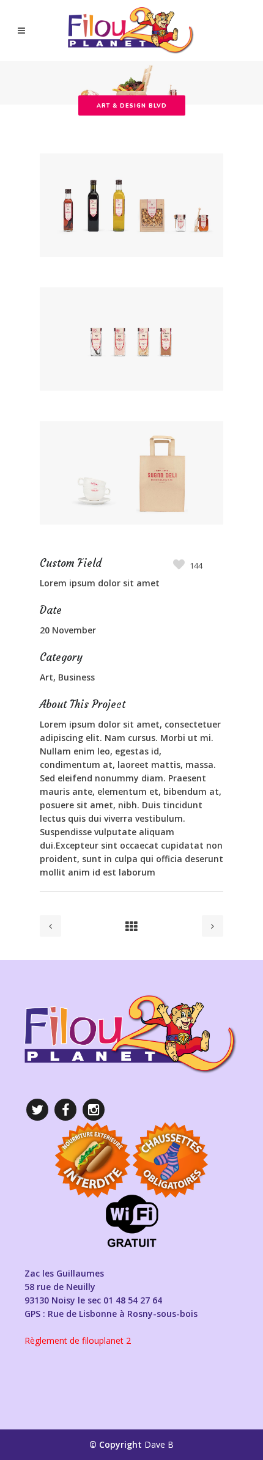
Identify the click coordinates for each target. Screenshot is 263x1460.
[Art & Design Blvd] (131, 280)
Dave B (159, 1444)
